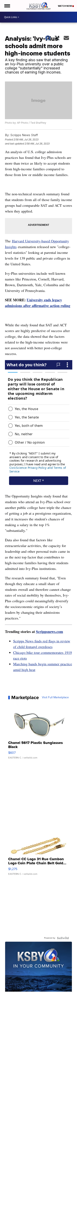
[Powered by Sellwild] (63, 938)
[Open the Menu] (7, 6)
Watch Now (65, 6)
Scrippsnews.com (49, 631)
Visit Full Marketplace (55, 697)
